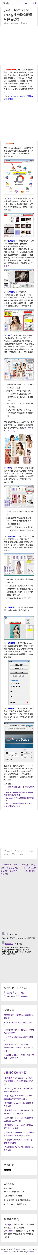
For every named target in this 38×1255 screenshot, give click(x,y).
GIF (18, 851)
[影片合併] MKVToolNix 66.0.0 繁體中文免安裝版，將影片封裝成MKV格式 (18, 1080)
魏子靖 (25, 23)
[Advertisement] (19, 45)
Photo (22, 851)
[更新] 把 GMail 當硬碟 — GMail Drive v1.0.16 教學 (29, 867)
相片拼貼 (7, 854)
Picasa (20, 338)
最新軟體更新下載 (16, 1072)
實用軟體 (9, 851)
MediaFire (10, 1230)
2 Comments (18, 854)
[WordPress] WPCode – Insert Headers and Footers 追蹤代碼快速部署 (18, 1047)
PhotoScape (29, 851)
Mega (8, 1224)
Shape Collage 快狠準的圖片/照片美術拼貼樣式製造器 (19, 793)
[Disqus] (19, 903)
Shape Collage (10, 430)
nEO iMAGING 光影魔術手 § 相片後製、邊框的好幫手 (18, 805)
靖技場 (6, 3)
